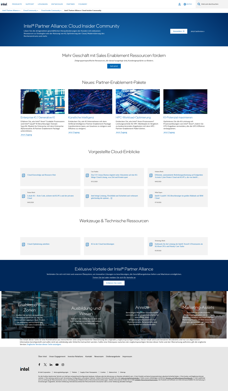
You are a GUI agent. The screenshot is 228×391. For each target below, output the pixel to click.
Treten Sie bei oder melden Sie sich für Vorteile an (114, 277)
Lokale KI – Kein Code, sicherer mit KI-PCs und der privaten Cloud (50, 197)
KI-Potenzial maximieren (177, 117)
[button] (114, 108)
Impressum (127, 356)
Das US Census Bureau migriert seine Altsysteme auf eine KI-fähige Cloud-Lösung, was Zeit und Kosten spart (114, 176)
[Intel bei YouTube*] (57, 365)
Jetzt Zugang (26, 135)
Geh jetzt (114, 66)
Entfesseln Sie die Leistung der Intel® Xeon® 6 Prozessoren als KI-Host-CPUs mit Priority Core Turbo (179, 245)
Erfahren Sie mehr (114, 283)
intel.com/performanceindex (130, 378)
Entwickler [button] (57, 4)
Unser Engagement (57, 356)
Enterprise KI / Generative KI (38, 117)
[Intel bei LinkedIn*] (51, 365)
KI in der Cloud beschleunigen (102, 244)
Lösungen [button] (43, 4)
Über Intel (42, 356)
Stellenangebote (113, 356)
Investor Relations (75, 356)
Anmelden (177, 31)
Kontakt (88, 356)
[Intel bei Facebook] (39, 365)
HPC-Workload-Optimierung (133, 117)
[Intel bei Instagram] (63, 365)
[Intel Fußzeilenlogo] (25, 369)
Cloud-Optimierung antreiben (38, 244)
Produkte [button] (17, 4)
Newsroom (99, 356)
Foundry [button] (82, 4)
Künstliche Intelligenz (81, 117)
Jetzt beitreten (197, 31)
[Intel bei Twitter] (45, 365)
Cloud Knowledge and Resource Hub (41, 175)
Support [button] (30, 4)
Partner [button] (71, 4)
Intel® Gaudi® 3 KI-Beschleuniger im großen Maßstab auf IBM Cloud (179, 197)
